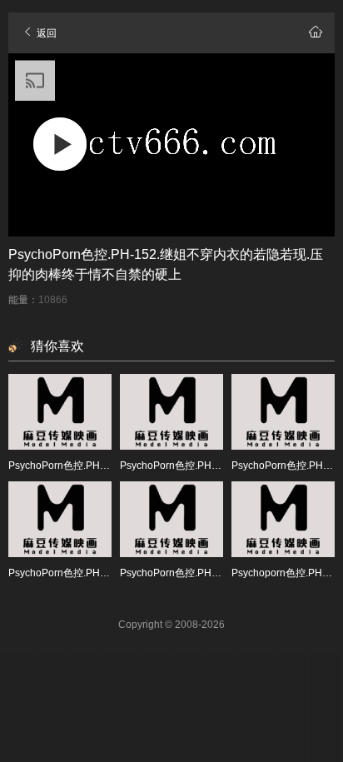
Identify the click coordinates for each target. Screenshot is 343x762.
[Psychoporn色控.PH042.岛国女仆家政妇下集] (283, 519)
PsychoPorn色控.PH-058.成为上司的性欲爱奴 (110, 465)
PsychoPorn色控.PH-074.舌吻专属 (85, 573)
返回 (45, 33)
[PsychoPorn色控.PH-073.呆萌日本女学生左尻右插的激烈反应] (283, 412)
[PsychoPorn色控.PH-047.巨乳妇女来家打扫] (171, 519)
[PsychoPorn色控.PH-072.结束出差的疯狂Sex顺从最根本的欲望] (171, 412)
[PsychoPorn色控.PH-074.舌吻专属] (60, 519)
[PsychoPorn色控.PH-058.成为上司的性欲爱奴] (60, 412)
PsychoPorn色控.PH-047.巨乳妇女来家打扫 (217, 573)
